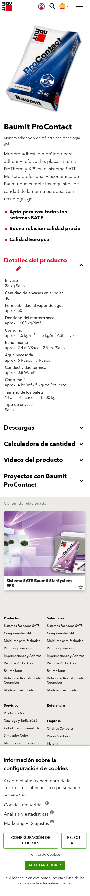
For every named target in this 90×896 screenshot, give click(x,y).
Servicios (11, 705)
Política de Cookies (45, 855)
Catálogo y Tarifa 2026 (21, 720)
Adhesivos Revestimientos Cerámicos (23, 680)
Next (85, 551)
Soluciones (55, 618)
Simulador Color (16, 735)
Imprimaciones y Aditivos (23, 656)
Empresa (54, 721)
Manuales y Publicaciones (23, 743)
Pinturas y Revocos (18, 648)
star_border (81, 587)
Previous (4, 551)
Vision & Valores (58, 736)
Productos (12, 618)
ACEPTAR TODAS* (45, 865)
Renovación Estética (19, 663)
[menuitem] (41, 6)
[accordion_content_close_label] (46, 265)
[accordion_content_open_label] (46, 428)
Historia (52, 743)
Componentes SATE (19, 633)
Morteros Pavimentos (20, 690)
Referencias (56, 705)
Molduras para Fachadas (22, 641)
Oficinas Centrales (60, 728)
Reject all (74, 840)
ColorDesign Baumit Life (22, 728)
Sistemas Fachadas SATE (22, 626)
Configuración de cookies (30, 840)
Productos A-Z (14, 713)
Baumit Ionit (13, 670)
